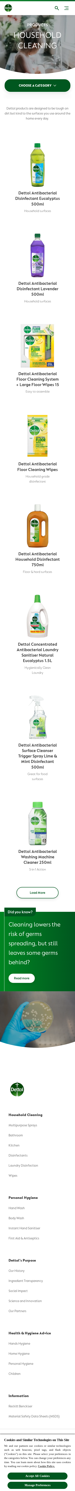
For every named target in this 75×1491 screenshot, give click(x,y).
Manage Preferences (37, 1485)
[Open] (56, 8)
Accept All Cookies (37, 1476)
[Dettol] (11, 8)
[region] (37, 1462)
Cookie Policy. (46, 1466)
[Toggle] (66, 8)
